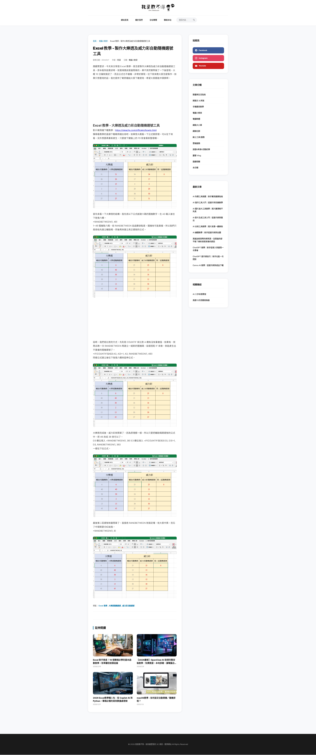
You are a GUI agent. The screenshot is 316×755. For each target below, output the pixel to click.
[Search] (194, 20)
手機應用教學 (198, 106)
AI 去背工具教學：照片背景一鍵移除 (208, 226)
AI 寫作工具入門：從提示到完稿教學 (208, 202)
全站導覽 (153, 20)
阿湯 (119, 60)
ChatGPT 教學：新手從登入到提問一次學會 (208, 249)
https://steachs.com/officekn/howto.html (136, 130)
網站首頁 (124, 20)
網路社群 (196, 131)
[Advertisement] (135, 101)
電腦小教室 (103, 41)
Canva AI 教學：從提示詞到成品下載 (208, 265)
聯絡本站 (167, 20)
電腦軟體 (196, 119)
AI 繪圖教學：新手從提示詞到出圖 (207, 232)
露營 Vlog (197, 155)
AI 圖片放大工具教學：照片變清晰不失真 (208, 210)
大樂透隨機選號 (115, 606)
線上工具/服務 (199, 137)
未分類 (195, 167)
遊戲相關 (196, 161)
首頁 (94, 41)
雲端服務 (196, 143)
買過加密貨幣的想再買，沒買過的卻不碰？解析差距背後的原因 (207, 240)
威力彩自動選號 (128, 606)
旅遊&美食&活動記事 (201, 149)
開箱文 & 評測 (198, 100)
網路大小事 (197, 125)
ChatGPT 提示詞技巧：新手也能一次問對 (208, 257)
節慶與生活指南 (199, 94)
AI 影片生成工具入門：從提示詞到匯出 (208, 219)
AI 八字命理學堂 (199, 294)
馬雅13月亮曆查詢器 (201, 300)
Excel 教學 (103, 606)
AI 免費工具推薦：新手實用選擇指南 (208, 196)
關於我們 (139, 20)
